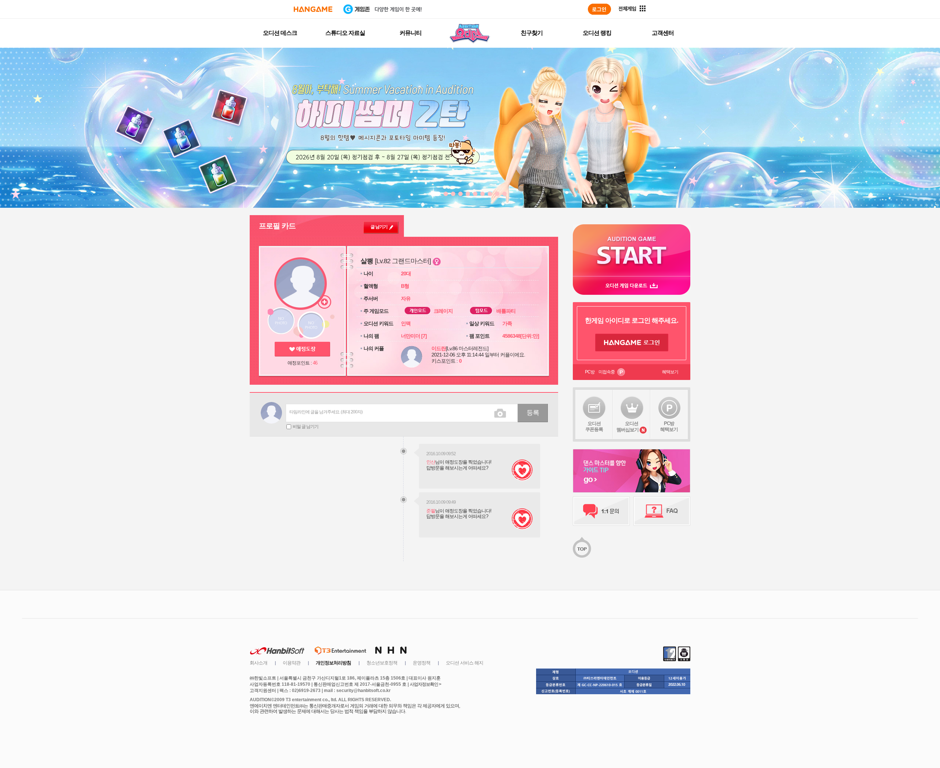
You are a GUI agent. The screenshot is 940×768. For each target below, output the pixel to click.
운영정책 (421, 663)
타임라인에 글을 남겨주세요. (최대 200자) (325, 411)
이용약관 (291, 663)
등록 (533, 412)
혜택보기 (670, 371)
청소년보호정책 (381, 663)
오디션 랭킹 (597, 33)
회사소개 (258, 663)
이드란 (438, 348)
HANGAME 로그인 (631, 342)
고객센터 (663, 33)
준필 (430, 511)
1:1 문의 (601, 511)
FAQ (661, 511)
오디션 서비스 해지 (464, 663)
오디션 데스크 (280, 33)
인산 (430, 462)
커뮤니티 (411, 33)
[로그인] (599, 9)
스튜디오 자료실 (345, 33)
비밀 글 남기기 (305, 426)
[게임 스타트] (631, 250)
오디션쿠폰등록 (594, 426)
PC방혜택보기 (669, 426)
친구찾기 (532, 33)
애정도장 (302, 349)
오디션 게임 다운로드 (631, 285)
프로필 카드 (277, 226)
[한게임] (313, 9)
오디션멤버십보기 (628, 426)
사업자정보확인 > (425, 684)
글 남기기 (378, 226)
